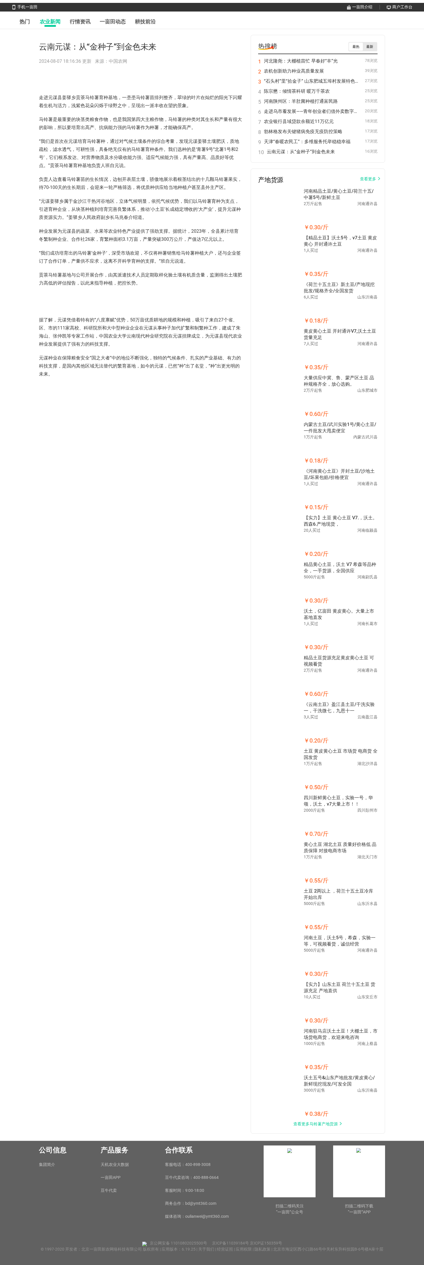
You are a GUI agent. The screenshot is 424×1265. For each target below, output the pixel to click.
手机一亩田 (27, 7)
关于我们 (206, 1249)
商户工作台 (402, 7)
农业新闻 (50, 21)
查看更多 (368, 179)
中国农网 (118, 61)
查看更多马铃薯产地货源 (315, 1124)
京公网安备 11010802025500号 (178, 1243)
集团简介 (47, 1164)
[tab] (24, 22)
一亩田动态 (113, 21)
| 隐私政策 (262, 1249)
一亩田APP (111, 1177)
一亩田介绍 (362, 7)
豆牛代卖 (109, 1190)
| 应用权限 (243, 1249)
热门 (25, 21)
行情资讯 (80, 21)
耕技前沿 (145, 21)
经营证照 (225, 1249)
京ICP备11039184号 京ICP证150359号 (247, 1243)
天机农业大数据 (115, 1164)
